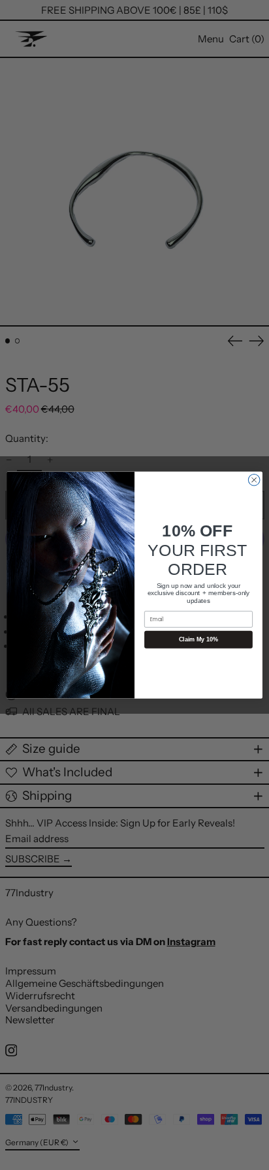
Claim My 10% (198, 639)
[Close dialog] (254, 480)
